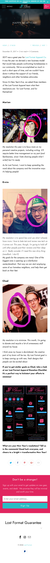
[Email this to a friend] (38, 462)
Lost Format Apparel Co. (36, 57)
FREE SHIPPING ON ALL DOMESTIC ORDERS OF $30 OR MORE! (25, 2)
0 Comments (33, 51)
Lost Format (28, 545)
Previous (35, 45)
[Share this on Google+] (31, 462)
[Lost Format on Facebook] (20, 537)
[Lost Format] (25, 6)
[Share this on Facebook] (18, 462)
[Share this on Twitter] (11, 462)
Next (44, 45)
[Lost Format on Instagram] (25, 537)
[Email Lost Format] (29, 537)
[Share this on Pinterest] (24, 462)
